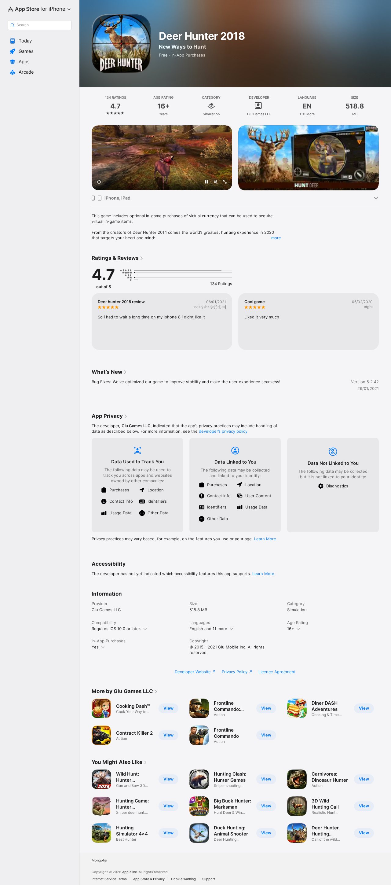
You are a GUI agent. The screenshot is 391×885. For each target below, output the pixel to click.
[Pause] (206, 182)
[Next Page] (385, 157)
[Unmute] (215, 182)
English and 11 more (208, 628)
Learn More (265, 538)
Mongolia (99, 860)
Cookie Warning (183, 879)
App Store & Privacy (149, 879)
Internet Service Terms (109, 879)
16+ (290, 628)
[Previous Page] (85, 157)
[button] (39, 41)
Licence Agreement (277, 671)
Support (208, 879)
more (276, 237)
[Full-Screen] (224, 182)
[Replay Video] (99, 182)
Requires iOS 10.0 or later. (116, 628)
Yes (95, 646)
